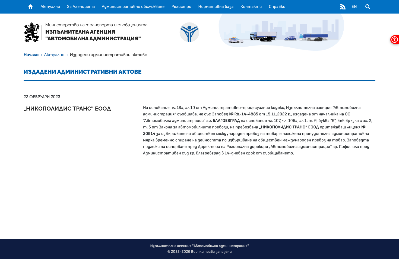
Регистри (181, 7)
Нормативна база (216, 7)
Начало (31, 54)
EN (354, 7)
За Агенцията (81, 7)
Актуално (50, 7)
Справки (277, 7)
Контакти (251, 7)
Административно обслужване (133, 7)
